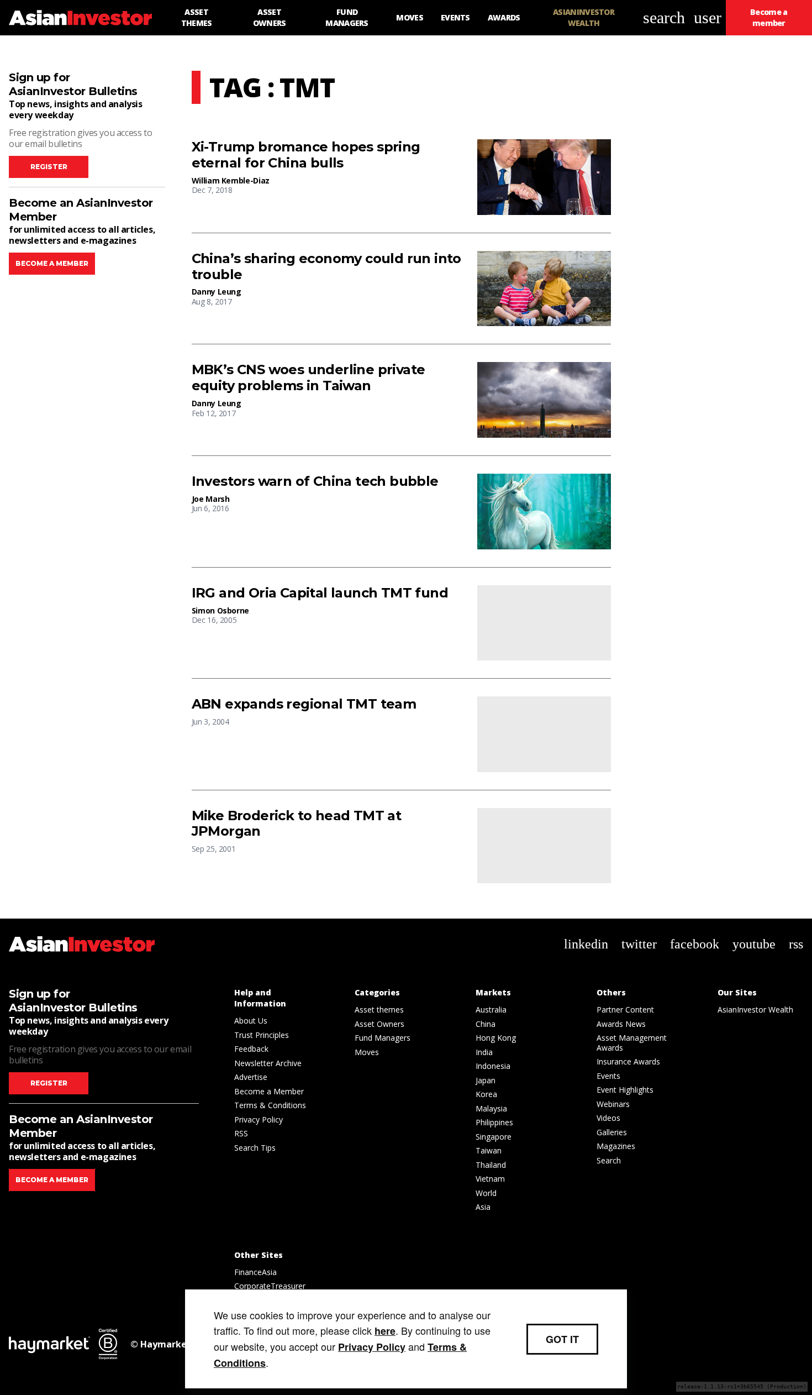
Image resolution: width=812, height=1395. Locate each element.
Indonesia (493, 1066)
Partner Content (625, 1009)
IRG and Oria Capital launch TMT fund (320, 593)
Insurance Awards (628, 1061)
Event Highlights (625, 1089)
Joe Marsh (211, 499)
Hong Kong (496, 1037)
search (664, 17)
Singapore (494, 1136)
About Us (250, 1020)
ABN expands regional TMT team (304, 704)
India (484, 1052)
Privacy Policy (258, 1119)
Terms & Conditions (270, 1105)
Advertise (250, 1077)
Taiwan (489, 1150)
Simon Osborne (220, 610)
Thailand (491, 1165)
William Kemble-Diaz (231, 180)
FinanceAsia (255, 1272)
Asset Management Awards (632, 1042)
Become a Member (269, 1091)
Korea (486, 1094)
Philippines (494, 1122)
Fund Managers (382, 1037)
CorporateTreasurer (269, 1286)
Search (609, 1160)
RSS (241, 1133)
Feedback (251, 1048)
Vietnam (490, 1178)
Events (608, 1076)
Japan (485, 1080)
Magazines (616, 1146)
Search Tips (255, 1147)
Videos (608, 1118)
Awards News (621, 1024)
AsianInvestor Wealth (755, 1009)
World (486, 1193)
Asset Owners (379, 1024)
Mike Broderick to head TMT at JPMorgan (297, 824)
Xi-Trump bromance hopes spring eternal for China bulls (306, 155)
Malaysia (491, 1108)
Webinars (613, 1104)
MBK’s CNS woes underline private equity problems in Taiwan (308, 378)
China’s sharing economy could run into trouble (326, 266)
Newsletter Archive (268, 1063)
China (485, 1024)
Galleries (612, 1132)
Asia (483, 1207)
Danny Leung (216, 291)
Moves (367, 1052)
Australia (491, 1009)
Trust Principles (261, 1035)
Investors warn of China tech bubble (315, 481)
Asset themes (379, 1009)
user (707, 17)
